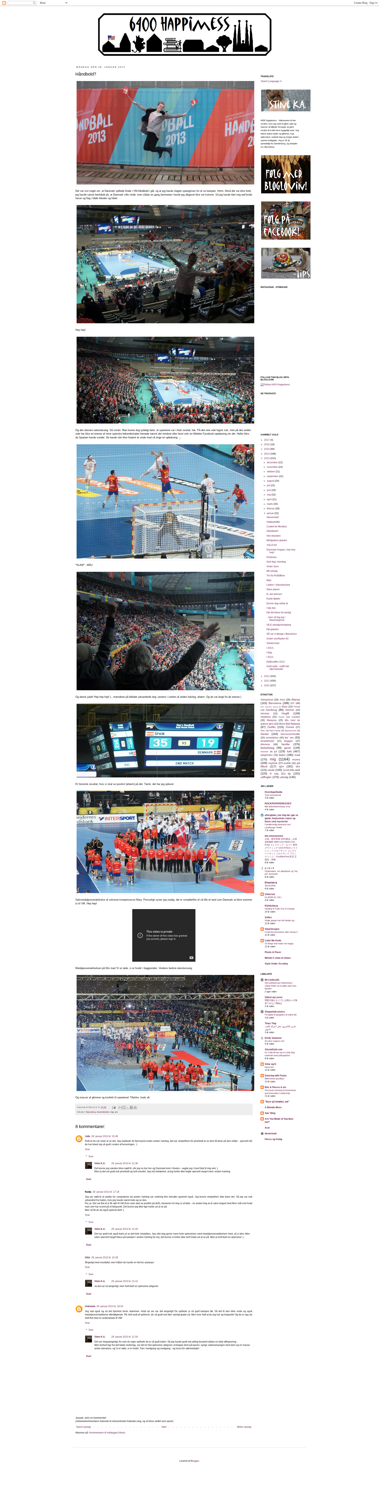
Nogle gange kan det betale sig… (280, 920)
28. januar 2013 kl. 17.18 (106, 1191)
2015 (267, 449)
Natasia (295, 723)
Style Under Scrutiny (276, 963)
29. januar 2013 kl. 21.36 (124, 1163)
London (296, 717)
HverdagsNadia (273, 792)
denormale (271, 1133)
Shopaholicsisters (275, 1011)
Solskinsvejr (273, 643)
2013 (267, 458)
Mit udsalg (272, 571)
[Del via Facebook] (131, 1107)
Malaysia (272, 720)
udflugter (266, 777)
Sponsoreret (290, 730)
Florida (297, 706)
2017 (267, 440)
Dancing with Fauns (276, 1075)
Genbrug (271, 709)
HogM (285, 713)
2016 (267, 444)
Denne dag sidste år (277, 603)
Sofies (268, 917)
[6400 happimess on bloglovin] (275, 384)
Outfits (271, 727)
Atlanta (295, 699)
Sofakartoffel (273, 522)
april (269, 499)
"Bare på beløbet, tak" (277, 1101)
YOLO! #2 (271, 545)
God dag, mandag (276, 561)
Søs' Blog (270, 1113)
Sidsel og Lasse (273, 997)
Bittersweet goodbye (274, 1078)
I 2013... (270, 648)
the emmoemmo (274, 836)
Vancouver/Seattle (290, 734)
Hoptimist (266, 717)
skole (271, 769)
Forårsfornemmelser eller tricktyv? (281, 932)
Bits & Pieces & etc (275, 1087)
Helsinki (265, 713)
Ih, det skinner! (274, 594)
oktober (271, 471)
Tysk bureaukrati (273, 795)
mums (296, 759)
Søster (265, 734)
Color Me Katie (273, 940)
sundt (286, 770)
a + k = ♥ (269, 868)
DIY (293, 703)
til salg (274, 773)
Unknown (90, 1306)
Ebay (284, 706)
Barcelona (91, 1112)
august (271, 480)
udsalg (284, 777)
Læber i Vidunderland (278, 584)
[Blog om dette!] (124, 1107)
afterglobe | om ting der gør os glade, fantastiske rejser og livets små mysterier (281, 818)
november (272, 467)
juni (269, 490)
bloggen (288, 741)
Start (163, 1427)
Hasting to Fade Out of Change (280, 909)
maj (269, 494)
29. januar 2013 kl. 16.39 (104, 1257)
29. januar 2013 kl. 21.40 (124, 1229)
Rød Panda (274, 730)
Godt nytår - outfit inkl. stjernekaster (278, 667)
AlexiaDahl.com (273, 1049)
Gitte (87, 1257)
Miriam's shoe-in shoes (278, 958)
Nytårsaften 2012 (275, 661)
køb (289, 751)
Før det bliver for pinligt (278, 612)
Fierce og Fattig (273, 1139)
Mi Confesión (272, 980)
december (272, 462)
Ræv (263, 730)
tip (289, 773)
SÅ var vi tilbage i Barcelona (281, 633)
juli (269, 485)
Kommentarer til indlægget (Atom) (107, 1432)
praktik (287, 763)
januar (270, 513)
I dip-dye (271, 608)
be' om (289, 737)
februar (271, 508)
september (273, 476)
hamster (264, 751)
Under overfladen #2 (277, 638)
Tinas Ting (270, 1023)
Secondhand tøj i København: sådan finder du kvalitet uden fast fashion (280, 986)
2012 (267, 676)
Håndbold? (272, 531)
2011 (267, 680)
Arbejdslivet (267, 699)
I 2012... (270, 657)
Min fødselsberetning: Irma (277, 806)
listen (282, 754)
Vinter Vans (272, 566)
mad (297, 754)
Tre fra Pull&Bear (275, 575)
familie (285, 744)
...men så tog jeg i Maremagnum (275, 618)
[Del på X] (128, 1107)
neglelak (273, 763)
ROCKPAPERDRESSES (278, 803)
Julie (87, 1136)
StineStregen (272, 929)
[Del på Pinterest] (135, 1107)
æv (116, 1112)
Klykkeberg (271, 905)
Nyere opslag (83, 1427)
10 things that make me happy (279, 943)
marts (270, 504)
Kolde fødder (273, 598)
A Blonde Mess (273, 1107)
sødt (297, 769)
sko (298, 766)
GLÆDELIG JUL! (273, 897)
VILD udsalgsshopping (278, 624)
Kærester (269, 1067)
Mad (268, 580)
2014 (267, 453)
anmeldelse (272, 737)
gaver (287, 747)
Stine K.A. (99, 1163)
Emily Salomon (273, 1038)
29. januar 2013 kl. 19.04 (110, 1306)
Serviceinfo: (270, 885)
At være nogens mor (274, 1041)
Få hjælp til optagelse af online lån (281, 1015)
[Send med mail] (120, 1107)
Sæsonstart (272, 517)
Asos (282, 699)
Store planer (273, 589)
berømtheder (103, 1112)
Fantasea (271, 557)
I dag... (270, 652)
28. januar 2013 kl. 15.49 (104, 1136)
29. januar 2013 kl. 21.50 (124, 1336)
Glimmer (289, 710)
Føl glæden (272, 629)
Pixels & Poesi (273, 952)
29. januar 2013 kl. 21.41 (124, 1281)
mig (112, 1112)
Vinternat (270, 894)
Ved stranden (273, 535)
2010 (267, 685)
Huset (281, 717)
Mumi (282, 723)
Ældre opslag (244, 1427)
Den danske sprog (269, 707)
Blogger (195, 1461)
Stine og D (270, 1064)
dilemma (265, 744)
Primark (290, 727)
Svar (87, 1149)
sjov (281, 766)
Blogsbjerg (271, 882)
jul (275, 751)
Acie (267, 1127)
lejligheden (267, 755)
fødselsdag (267, 747)
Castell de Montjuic (276, 526)
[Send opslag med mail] (113, 1107)
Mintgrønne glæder (276, 540)
